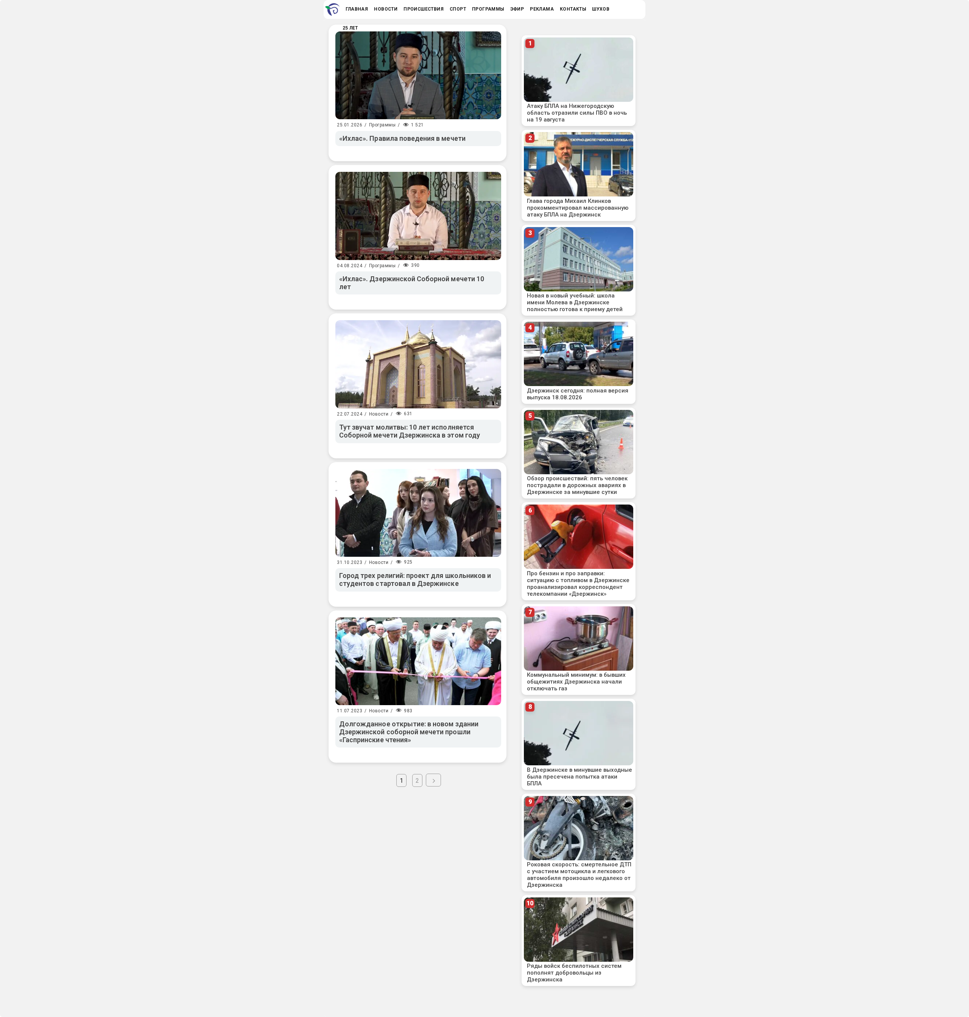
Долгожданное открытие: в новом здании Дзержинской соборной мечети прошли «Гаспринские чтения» (408, 731)
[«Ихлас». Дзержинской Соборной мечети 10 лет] (418, 216)
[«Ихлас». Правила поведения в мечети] (418, 75)
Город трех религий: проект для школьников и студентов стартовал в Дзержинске (415, 579)
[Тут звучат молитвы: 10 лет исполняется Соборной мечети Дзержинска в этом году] (418, 364)
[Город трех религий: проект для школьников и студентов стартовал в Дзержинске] (418, 513)
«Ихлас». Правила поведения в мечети (402, 138)
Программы (382, 125)
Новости (379, 414)
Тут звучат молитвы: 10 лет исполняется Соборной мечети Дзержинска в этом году (409, 431)
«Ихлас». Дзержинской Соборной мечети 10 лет (411, 283)
